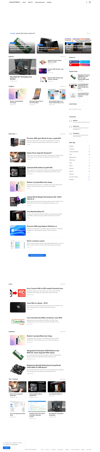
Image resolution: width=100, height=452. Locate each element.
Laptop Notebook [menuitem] (40, 2)
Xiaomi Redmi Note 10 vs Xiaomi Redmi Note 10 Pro (56, 101)
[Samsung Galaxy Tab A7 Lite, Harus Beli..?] (37, 94)
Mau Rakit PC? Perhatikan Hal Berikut (21, 78)
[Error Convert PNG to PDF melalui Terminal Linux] (18, 292)
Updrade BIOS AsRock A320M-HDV (25, 33)
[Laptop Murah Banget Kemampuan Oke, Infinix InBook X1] (18, 201)
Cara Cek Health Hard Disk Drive (17, 414)
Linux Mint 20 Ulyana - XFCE (37, 303)
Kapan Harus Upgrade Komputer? (39, 153)
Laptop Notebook (79, 151)
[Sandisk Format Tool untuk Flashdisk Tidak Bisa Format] (37, 406)
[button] (86, 2)
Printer (79, 165)
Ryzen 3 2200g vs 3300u (36, 241)
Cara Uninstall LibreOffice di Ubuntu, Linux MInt (44, 318)
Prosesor (79, 168)
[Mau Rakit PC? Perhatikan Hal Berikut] (22, 67)
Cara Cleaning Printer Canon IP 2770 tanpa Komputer (83, 95)
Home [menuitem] (24, 2)
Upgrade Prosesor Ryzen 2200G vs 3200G (55, 61)
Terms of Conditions (75, 449)
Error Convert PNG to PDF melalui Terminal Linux (45, 288)
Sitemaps (83, 449)
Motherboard (79, 157)
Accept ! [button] (6, 447)
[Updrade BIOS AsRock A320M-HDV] (18, 172)
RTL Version (89, 449)
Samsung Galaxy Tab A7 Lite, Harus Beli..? (36, 101)
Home (42, 449)
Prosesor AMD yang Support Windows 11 (42, 226)
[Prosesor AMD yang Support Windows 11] (18, 230)
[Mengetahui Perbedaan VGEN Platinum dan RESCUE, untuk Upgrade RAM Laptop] (18, 355)
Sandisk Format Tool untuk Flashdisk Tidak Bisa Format (37, 415)
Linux (79, 154)
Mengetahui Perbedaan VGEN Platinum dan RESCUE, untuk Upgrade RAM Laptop (43, 352)
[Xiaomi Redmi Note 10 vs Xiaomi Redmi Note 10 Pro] (56, 94)
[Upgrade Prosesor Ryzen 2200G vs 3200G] (43, 62)
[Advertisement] (50, 18)
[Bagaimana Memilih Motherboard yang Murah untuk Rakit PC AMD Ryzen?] (18, 369)
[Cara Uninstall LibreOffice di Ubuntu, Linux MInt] (18, 322)
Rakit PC (79, 171)
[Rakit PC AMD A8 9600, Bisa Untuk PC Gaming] (43, 79)
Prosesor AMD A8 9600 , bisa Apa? (56, 69)
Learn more (15, 444)
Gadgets (79, 146)
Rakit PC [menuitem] (30, 2)
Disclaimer (67, 449)
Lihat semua (63, 56)
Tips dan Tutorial (79, 176)
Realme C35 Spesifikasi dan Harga (16, 101)
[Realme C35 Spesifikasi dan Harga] (17, 94)
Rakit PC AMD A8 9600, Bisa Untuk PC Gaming (55, 78)
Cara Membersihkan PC (35, 212)
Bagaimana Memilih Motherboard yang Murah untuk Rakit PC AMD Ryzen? (44, 366)
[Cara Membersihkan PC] (18, 216)
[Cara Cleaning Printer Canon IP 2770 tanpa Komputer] (73, 95)
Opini (79, 163)
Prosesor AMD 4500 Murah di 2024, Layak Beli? (44, 138)
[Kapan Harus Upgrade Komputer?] (18, 157)
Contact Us (53, 449)
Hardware (79, 149)
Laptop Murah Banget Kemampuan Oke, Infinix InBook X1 (44, 198)
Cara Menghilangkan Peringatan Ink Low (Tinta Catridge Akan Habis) (83, 86)
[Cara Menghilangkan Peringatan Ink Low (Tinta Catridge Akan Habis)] (73, 86)
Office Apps (79, 160)
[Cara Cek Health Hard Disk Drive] (17, 406)
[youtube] (74, 64)
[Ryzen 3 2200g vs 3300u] (18, 245)
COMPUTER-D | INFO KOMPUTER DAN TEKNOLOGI (26, 449)
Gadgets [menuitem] (49, 2)
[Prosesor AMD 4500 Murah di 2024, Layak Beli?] (18, 142)
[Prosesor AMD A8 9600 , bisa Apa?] (43, 71)
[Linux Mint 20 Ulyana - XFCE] (18, 307)
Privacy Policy (60, 449)
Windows (79, 179)
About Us (47, 449)
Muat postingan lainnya (37, 255)
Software (79, 174)
